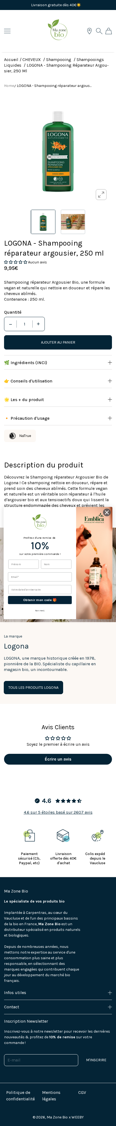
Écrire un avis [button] (58, 759)
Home (9, 85)
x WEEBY (76, 1117)
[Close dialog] (107, 512)
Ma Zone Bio (57, 1117)
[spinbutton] (24, 324)
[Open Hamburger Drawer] (7, 31)
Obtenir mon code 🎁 (40, 600)
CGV (82, 1092)
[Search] (99, 31)
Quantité (13, 312)
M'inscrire (96, 1060)
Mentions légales (51, 1095)
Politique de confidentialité (20, 1095)
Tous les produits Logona (33, 687)
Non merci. (40, 610)
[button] (16, 262)
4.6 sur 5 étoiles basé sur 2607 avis (58, 812)
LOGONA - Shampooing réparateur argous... (54, 85)
